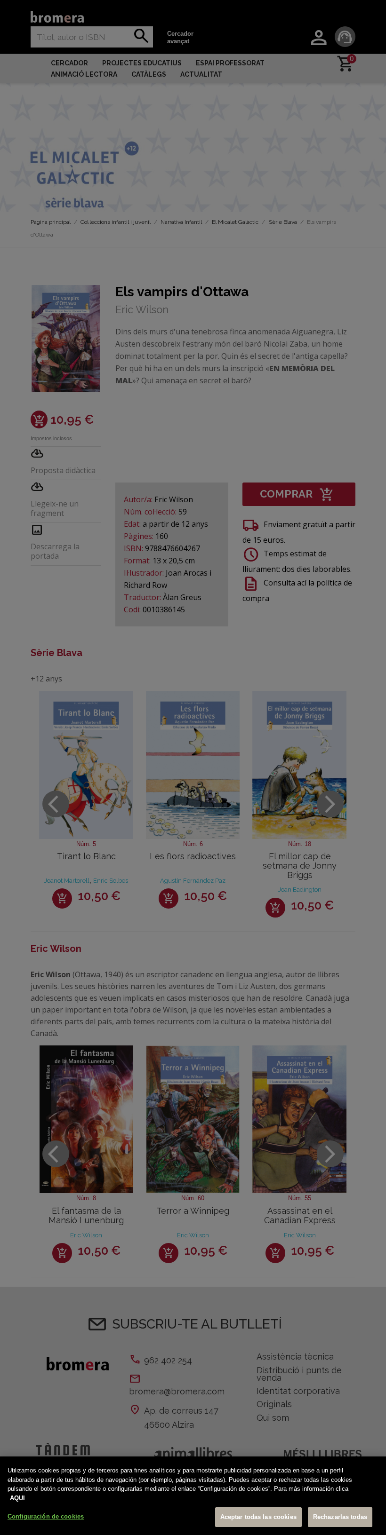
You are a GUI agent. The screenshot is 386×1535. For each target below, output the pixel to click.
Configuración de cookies (46, 1516)
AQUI (17, 1498)
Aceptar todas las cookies (258, 1516)
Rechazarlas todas (340, 1516)
